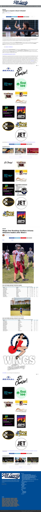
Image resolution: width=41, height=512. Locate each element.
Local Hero (32, 60)
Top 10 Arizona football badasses (26, 474)
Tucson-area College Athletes (26, 478)
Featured (3, 498)
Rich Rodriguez (8, 499)
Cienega (12, 500)
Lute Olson (12, 499)
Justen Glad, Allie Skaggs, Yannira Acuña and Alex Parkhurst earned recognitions (32, 154)
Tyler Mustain (4, 451)
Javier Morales (8, 234)
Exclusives (4, 6)
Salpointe (15, 498)
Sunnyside (15, 499)
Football (23, 483)
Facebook (23, 486)
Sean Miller (12, 498)
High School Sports (18, 6)
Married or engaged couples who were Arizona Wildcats (29, 476)
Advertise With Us (30, 6)
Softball (6, 500)
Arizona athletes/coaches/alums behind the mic (28, 477)
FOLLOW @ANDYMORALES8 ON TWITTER (8, 54)
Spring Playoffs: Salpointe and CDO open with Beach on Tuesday (20, 154)
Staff (22, 490)
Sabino (9, 500)
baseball (3, 500)
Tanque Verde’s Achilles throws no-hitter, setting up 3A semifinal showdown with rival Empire (32, 464)
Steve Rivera (24, 492)
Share (3, 18)
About (35, 6)
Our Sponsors (24, 488)
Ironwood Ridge (16, 500)
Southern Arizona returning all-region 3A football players (7, 463)
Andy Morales (8, 12)
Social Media (24, 6)
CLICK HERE (4, 372)
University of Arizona (10, 6)
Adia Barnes (3, 499)
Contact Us (31, 511)
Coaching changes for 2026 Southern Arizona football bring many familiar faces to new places (20, 464)
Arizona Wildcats (7, 498)
